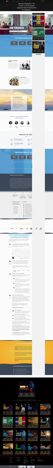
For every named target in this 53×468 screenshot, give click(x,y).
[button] (36, 1)
